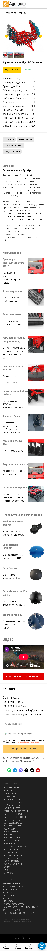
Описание (9, 139)
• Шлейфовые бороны (12, 805)
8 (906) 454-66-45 (17, 706)
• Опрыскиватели (10, 843)
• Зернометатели (10, 852)
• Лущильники (9, 790)
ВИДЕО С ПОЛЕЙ (12, 151)
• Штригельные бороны (12, 802)
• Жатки (6, 870)
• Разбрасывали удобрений (14, 846)
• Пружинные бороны (12, 799)
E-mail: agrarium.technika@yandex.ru (23, 710)
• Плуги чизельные (11, 832)
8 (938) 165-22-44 (17, 701)
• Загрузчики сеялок (11, 861)
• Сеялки (6, 867)
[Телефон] (26, 770)
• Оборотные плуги (11, 841)
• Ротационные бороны (12, 808)
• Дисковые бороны (11, 787)
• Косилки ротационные (13, 864)
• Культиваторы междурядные (15, 811)
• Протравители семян (12, 855)
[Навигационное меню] (42, 5)
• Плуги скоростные (11, 837)
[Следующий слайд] (40, 36)
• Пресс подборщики (12, 849)
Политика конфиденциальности (17, 921)
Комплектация (25, 139)
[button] (12, 70)
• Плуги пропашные (11, 835)
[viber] (21, 770)
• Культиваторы (9, 793)
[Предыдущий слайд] (6, 36)
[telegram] (15, 770)
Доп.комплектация (13, 145)
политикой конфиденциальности (29, 742)
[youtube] (38, 770)
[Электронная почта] (32, 770)
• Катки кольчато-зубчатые (14, 814)
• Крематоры (8, 873)
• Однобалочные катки (12, 826)
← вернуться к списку (14, 12)
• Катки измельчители (12, 820)
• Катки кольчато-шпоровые (15, 817)
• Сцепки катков (9, 829)
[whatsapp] (9, 770)
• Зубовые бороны (10, 796)
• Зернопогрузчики (11, 858)
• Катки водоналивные (12, 823)
